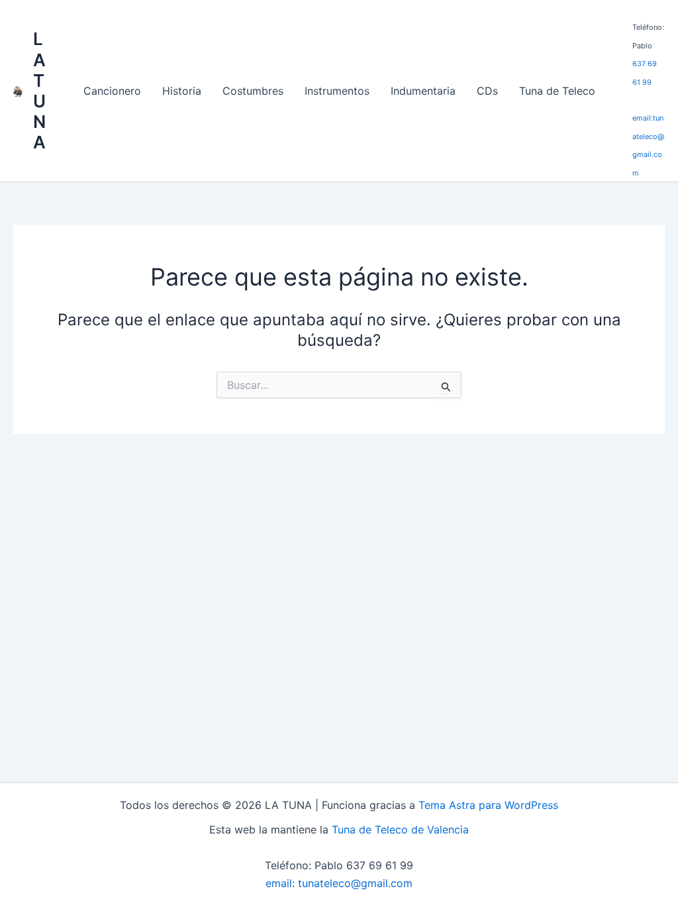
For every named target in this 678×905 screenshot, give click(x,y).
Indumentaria (423, 90)
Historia (181, 90)
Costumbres (252, 90)
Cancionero (112, 90)
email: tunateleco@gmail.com (339, 883)
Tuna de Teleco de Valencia (400, 829)
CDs (487, 90)
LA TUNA (39, 90)
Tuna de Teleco (557, 90)
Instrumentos (337, 90)
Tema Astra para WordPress (488, 805)
